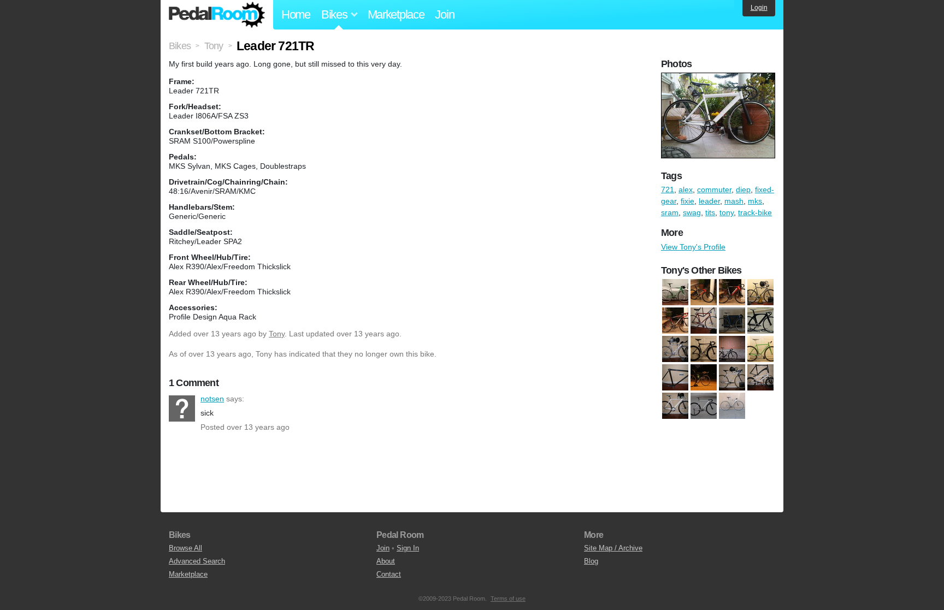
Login (759, 7)
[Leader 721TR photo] (719, 78)
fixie (687, 201)
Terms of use (508, 598)
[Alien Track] (703, 320)
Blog (591, 561)
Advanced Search (197, 561)
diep (743, 189)
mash (734, 201)
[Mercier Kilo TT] (703, 377)
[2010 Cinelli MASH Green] (675, 292)
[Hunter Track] (760, 349)
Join (444, 14)
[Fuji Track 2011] (732, 349)
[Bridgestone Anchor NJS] (732, 320)
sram (669, 212)
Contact (388, 574)
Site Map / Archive (613, 548)
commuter (714, 189)
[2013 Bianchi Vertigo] (675, 320)
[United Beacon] (760, 377)
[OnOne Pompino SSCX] (732, 377)
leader (709, 201)
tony (726, 212)
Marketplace (396, 14)
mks (755, 201)
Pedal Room (217, 15)
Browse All (185, 548)
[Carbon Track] (760, 320)
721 (667, 189)
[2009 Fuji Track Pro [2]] (732, 292)
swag (692, 212)
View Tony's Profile (693, 246)
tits (710, 212)
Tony (277, 333)
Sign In (408, 548)
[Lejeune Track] (675, 377)
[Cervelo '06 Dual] (675, 349)
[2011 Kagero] (760, 292)
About (385, 561)
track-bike (755, 212)
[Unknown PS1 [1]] (703, 405)
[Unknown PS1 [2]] (732, 405)
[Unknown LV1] (675, 405)
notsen (182, 408)
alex (685, 189)
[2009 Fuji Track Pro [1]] (703, 292)
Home (295, 14)
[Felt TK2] (703, 349)
